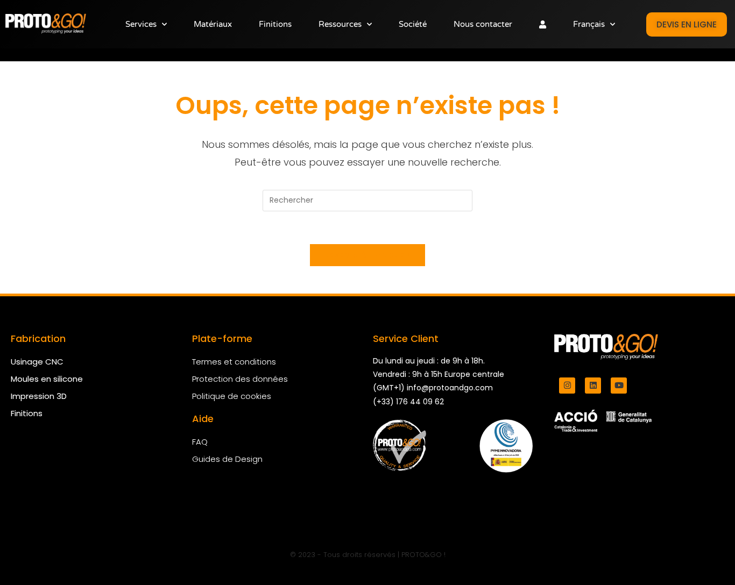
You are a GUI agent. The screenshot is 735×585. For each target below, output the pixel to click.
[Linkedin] (593, 385)
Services (141, 24)
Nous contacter (483, 24)
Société (413, 24)
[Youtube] (619, 385)
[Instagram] (567, 385)
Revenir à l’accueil (367, 255)
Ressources (340, 24)
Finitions (275, 24)
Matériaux (213, 24)
